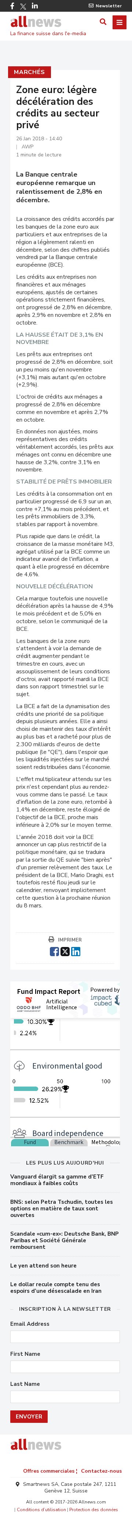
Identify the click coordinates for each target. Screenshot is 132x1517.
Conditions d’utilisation (41, 1510)
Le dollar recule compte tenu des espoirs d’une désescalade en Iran (56, 1287)
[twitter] (65, 951)
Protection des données (93, 1510)
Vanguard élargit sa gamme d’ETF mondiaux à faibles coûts (57, 1180)
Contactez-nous (101, 1471)
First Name (25, 1354)
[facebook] (54, 951)
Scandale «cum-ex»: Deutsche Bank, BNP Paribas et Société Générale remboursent (64, 1240)
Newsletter (109, 6)
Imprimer (70, 940)
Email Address (30, 1324)
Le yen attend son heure (43, 1265)
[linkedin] (75, 951)
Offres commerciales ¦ (50, 1471)
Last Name (25, 1384)
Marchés (29, 72)
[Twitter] (23, 7)
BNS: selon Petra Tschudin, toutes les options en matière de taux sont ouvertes (61, 1208)
